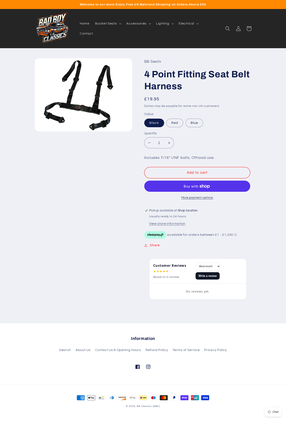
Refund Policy (157, 350)
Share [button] (155, 245)
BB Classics (144, 406)
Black (154, 122)
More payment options (197, 197)
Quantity (150, 133)
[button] (107, 23)
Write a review (207, 275)
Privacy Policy (215, 350)
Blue (194, 122)
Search (65, 350)
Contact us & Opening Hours (118, 350)
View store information (167, 223)
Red (174, 122)
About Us (83, 350)
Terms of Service (186, 350)
